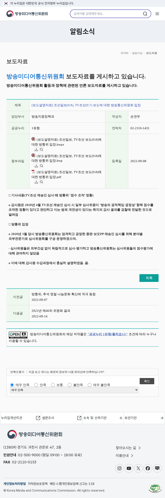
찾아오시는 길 (126, 448)
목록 (149, 278)
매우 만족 (22, 385)
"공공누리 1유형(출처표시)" (107, 334)
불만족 (78, 385)
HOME (124, 53)
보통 (60, 385)
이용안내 (123, 455)
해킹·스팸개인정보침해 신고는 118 (72, 484)
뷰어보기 (43, 149)
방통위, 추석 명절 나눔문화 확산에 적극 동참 (64, 294)
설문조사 (48, 418)
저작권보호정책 (37, 484)
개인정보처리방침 (14, 484)
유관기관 (131, 418)
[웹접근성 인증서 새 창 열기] (155, 486)
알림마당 (137, 53)
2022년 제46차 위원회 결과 (51, 310)
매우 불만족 (101, 385)
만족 (43, 385)
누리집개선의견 (11, 418)
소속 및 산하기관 (95, 418)
